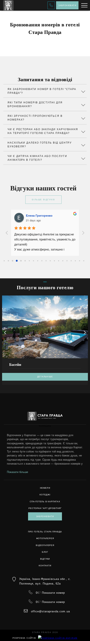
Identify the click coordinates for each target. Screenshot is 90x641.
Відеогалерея (45, 545)
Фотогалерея (45, 538)
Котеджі (45, 494)
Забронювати (67, 5)
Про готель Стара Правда (45, 532)
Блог (45, 552)
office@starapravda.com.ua (50, 611)
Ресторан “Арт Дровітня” (44, 508)
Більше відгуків (43, 199)
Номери (45, 488)
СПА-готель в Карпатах (45, 501)
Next (85, 332)
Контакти (45, 565)
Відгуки (45, 559)
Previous (5, 332)
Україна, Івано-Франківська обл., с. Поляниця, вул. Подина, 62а (45, 581)
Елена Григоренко (39, 215)
